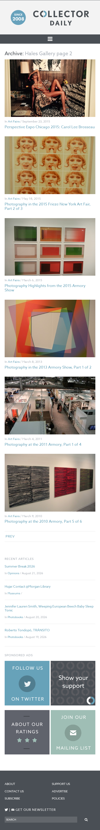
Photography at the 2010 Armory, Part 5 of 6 (43, 521)
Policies (58, 798)
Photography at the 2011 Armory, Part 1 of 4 (43, 444)
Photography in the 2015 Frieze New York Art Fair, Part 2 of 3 (48, 206)
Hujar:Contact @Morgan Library (28, 586)
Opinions (13, 573)
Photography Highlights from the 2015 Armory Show (45, 288)
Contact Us (14, 791)
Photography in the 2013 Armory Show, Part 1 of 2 (48, 367)
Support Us (61, 784)
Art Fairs (14, 121)
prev (10, 536)
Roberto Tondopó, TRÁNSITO (27, 630)
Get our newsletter (33, 810)
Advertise (60, 791)
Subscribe (12, 798)
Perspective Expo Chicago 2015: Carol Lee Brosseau (50, 127)
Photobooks (15, 617)
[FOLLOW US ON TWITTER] (6, 810)
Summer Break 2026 (20, 566)
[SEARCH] (86, 819)
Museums (14, 593)
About (10, 784)
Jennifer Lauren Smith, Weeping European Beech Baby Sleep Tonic (49, 608)
